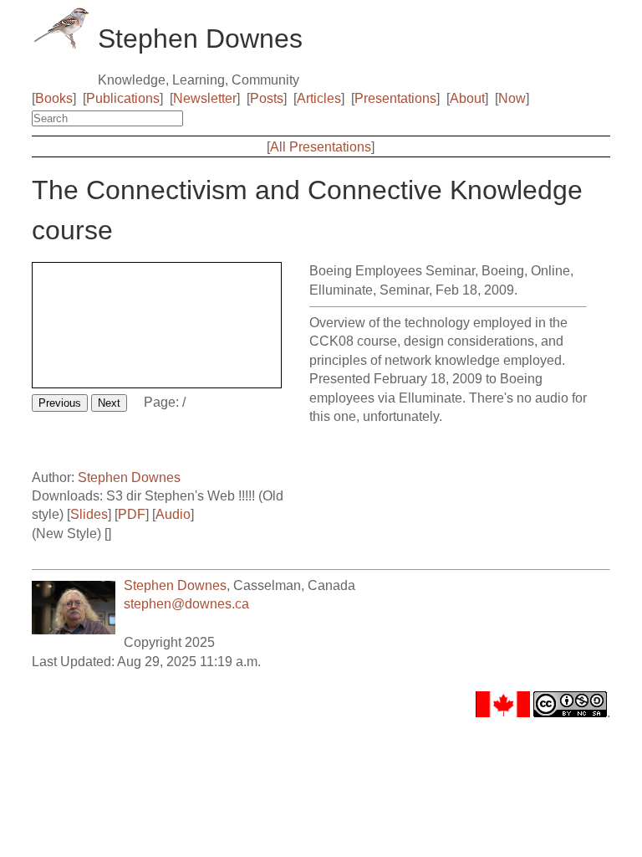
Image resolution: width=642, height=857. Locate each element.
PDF (131, 514)
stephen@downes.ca (186, 604)
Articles (319, 98)
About (467, 98)
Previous (59, 403)
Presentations (395, 98)
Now (512, 98)
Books (54, 98)
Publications (123, 98)
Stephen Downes (129, 477)
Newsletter (205, 98)
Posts (266, 98)
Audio (173, 514)
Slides (89, 514)
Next (109, 403)
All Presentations (320, 147)
